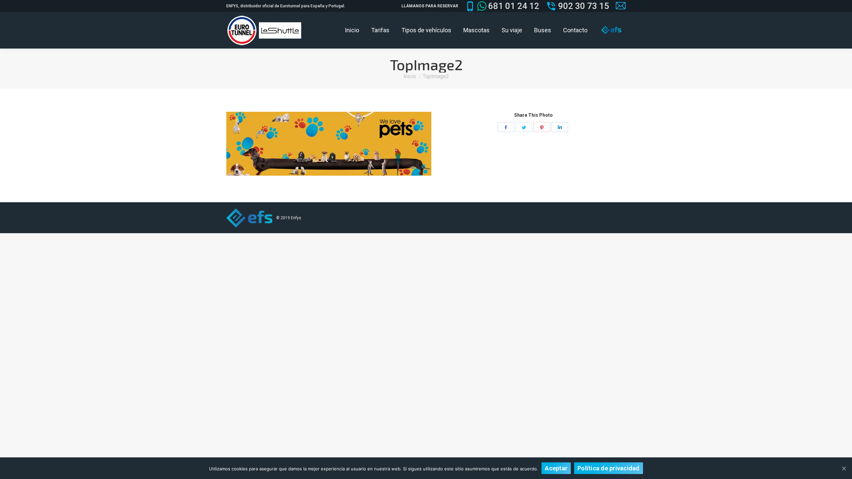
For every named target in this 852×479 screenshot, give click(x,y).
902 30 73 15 (583, 6)
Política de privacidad (608, 468)
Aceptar (556, 468)
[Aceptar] (843, 468)
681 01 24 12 (513, 6)
